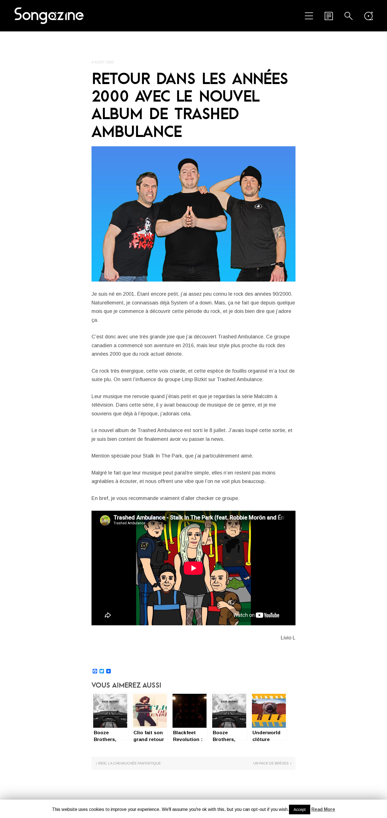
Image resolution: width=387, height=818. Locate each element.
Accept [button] (300, 809)
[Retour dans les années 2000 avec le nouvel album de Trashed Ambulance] (193, 214)
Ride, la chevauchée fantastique (129, 763)
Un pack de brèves (271, 763)
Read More (323, 809)
